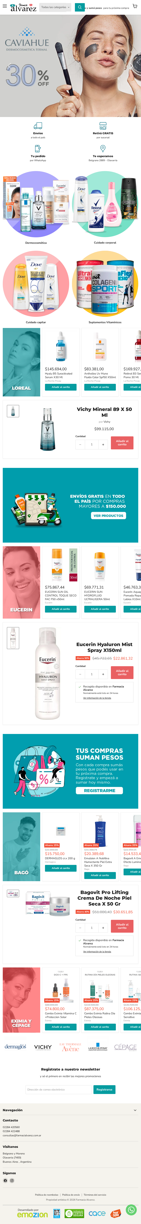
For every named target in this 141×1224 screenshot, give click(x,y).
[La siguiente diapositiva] (131, 65)
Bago (86, 869)
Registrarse (104, 1090)
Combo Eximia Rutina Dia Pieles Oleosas (99, 1015)
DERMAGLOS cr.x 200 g (60, 858)
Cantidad (80, 436)
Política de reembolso (46, 1195)
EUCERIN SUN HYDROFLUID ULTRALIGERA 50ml (97, 595)
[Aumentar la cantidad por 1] (103, 444)
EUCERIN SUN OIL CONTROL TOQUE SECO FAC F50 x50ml (61, 595)
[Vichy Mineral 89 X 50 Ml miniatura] (13, 411)
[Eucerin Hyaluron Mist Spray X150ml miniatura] (13, 638)
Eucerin (48, 602)
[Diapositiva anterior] (10, 65)
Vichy (107, 422)
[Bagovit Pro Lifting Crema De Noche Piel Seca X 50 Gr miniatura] (13, 893)
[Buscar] (80, 7)
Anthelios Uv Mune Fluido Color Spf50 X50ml (100, 375)
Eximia (48, 1020)
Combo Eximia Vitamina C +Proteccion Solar (61, 1015)
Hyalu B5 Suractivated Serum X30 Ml (58, 375)
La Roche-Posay (53, 380)
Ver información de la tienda (97, 698)
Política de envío (71, 1195)
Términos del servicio (95, 1195)
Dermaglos (50, 861)
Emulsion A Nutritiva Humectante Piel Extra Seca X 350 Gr (98, 861)
